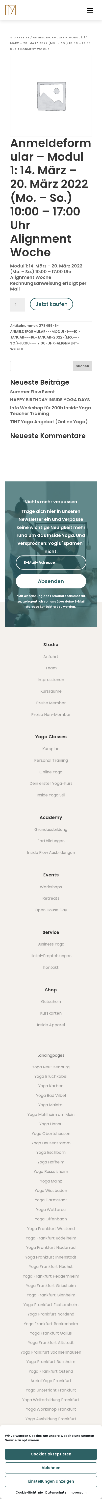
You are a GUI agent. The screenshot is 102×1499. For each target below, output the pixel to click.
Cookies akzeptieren (51, 1454)
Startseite (19, 37)
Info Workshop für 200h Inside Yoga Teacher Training (50, 411)
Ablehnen (51, 1467)
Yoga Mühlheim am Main (51, 1114)
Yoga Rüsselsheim (51, 1171)
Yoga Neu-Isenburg (51, 1067)
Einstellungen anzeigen (51, 1481)
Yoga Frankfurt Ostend (51, 1371)
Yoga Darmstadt (51, 1200)
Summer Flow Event (32, 392)
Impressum (77, 1492)
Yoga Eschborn (51, 1152)
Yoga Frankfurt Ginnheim (51, 1295)
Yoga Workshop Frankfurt (51, 1409)
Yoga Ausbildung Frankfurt (51, 1419)
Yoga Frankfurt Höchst (51, 1266)
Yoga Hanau (50, 1124)
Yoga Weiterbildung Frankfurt (50, 1400)
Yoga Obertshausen (51, 1133)
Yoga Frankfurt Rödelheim (51, 1238)
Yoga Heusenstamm (51, 1143)
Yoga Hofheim (50, 1162)
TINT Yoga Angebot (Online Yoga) (49, 422)
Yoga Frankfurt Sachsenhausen (51, 1352)
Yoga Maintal (50, 1105)
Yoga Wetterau (51, 1209)
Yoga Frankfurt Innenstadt (50, 1257)
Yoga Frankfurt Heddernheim (51, 1276)
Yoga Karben (50, 1086)
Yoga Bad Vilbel (51, 1095)
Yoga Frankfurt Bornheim (50, 1362)
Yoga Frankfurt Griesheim (51, 1286)
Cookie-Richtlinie (29, 1492)
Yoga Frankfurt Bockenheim (51, 1324)
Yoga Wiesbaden (51, 1190)
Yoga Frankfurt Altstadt (51, 1342)
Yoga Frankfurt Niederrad (51, 1247)
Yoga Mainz (51, 1181)
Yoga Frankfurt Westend (51, 1229)
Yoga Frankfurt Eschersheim (51, 1305)
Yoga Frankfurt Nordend (50, 1314)
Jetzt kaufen (51, 304)
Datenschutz (55, 1492)
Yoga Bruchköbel (50, 1076)
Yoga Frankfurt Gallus (51, 1333)
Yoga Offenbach (51, 1219)
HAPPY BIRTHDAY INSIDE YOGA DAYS (50, 399)
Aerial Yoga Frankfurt (51, 1381)
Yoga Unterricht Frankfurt (51, 1390)
